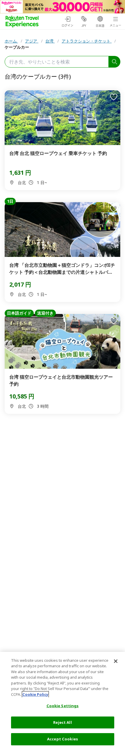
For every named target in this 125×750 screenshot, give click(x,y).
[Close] (115, 661)
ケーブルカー (17, 47)
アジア (31, 41)
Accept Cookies (62, 739)
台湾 (50, 41)
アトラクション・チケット (87, 41)
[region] (62, 701)
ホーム (11, 41)
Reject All (62, 722)
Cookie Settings (63, 705)
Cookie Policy (35, 694)
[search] (114, 62)
